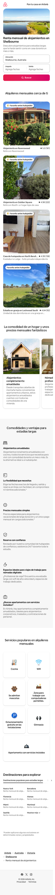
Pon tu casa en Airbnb (37, 4)
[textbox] (14, 69)
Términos (32, 882)
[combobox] (26, 60)
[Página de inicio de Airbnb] (5, 4)
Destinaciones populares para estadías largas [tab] (23, 780)
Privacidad (21, 882)
